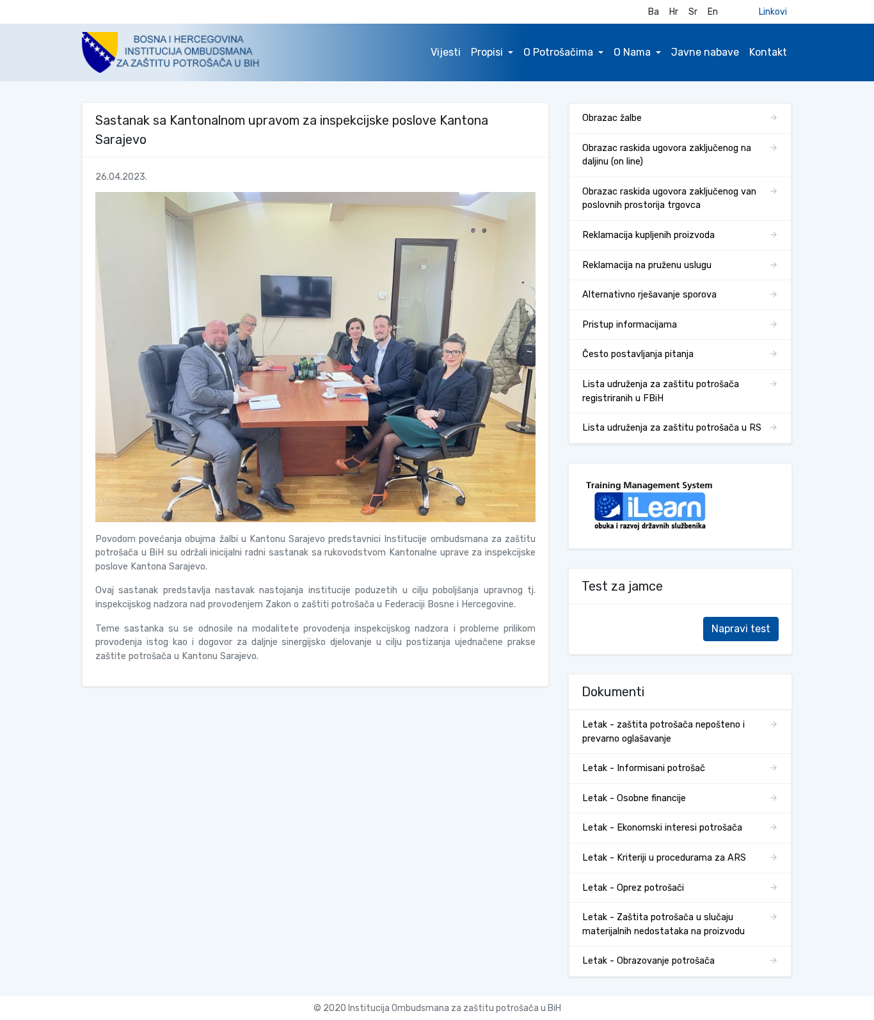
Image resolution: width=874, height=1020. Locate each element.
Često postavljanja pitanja (638, 354)
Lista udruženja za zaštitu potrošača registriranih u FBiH (660, 391)
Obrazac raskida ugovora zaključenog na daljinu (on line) (666, 155)
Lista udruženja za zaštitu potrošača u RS (671, 427)
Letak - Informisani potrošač (643, 768)
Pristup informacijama (629, 324)
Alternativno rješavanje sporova (649, 294)
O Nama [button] (632, 52)
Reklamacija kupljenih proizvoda (648, 235)
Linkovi (773, 11)
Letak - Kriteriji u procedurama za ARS (664, 857)
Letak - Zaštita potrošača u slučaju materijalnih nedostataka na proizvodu (663, 924)
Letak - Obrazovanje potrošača (648, 960)
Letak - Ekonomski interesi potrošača (662, 827)
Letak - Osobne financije (634, 798)
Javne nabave (705, 52)
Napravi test (740, 629)
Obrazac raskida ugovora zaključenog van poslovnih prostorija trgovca (669, 198)
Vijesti (446, 52)
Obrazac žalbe (612, 118)
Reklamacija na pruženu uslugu (646, 265)
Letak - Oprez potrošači (633, 887)
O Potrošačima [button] (558, 52)
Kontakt (768, 52)
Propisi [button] (487, 52)
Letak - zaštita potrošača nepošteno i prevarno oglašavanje (663, 731)
